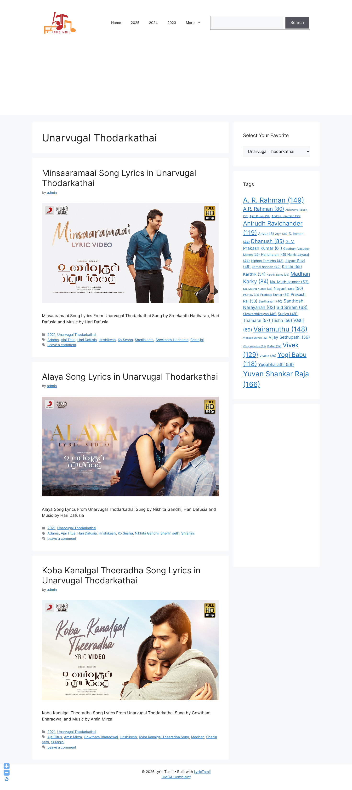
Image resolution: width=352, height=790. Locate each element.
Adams (53, 340)
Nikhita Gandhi (147, 533)
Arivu (266, 234)
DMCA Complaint (176, 777)
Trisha (281, 320)
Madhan (197, 737)
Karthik (254, 274)
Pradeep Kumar (275, 294)
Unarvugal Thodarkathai (76, 334)
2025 (135, 22)
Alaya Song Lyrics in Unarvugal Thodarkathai (130, 377)
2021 (51, 334)
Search (297, 22)
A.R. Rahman (263, 209)
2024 (153, 22)
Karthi (292, 266)
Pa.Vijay (251, 294)
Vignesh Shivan (255, 337)
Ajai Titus (68, 340)
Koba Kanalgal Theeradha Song (164, 737)
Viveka (268, 356)
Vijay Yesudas (254, 346)
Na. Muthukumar (289, 281)
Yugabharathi (276, 364)
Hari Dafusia (87, 340)
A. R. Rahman (273, 200)
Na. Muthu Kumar (258, 288)
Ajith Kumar (260, 216)
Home (116, 22)
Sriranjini (197, 340)
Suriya (288, 314)
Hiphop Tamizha (267, 261)
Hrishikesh (107, 340)
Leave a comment (61, 345)
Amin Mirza (73, 737)
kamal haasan (266, 267)
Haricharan (273, 254)
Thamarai (256, 320)
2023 (171, 22)
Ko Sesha (125, 340)
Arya (281, 234)
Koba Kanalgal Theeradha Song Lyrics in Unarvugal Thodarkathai (121, 575)
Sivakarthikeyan (260, 314)
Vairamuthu (280, 329)
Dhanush (267, 241)
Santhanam (270, 301)
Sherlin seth (144, 340)
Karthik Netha (278, 274)
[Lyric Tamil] (60, 22)
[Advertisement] (176, 81)
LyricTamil (202, 771)
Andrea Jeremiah (286, 216)
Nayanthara (288, 288)
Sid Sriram (292, 307)
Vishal (274, 346)
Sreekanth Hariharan (172, 340)
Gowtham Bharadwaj (101, 737)
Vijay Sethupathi (289, 337)
